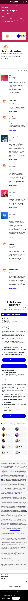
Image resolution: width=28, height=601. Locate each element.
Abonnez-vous (14, 360)
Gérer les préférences (6, 598)
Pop (13, 5)
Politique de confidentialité (15, 493)
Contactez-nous (4, 581)
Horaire (15, 67)
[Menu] (2, 2)
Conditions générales (7, 590)
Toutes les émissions (6, 67)
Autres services (4, 576)
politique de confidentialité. (10, 595)
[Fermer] (26, 592)
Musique (9, 5)
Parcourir (4, 5)
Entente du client (4, 479)
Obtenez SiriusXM (5, 571)
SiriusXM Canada (5, 578)
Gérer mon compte (5, 574)
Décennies (18, 5)
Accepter (16, 598)
